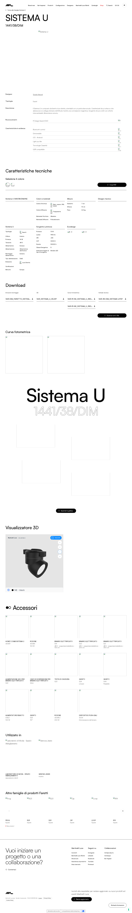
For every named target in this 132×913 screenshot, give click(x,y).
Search (110, 5)
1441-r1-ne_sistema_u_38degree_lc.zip (81, 306)
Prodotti (50, 5)
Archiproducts (109, 853)
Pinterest (91, 864)
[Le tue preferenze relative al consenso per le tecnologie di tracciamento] (128, 909)
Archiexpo (107, 855)
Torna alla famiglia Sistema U (16, 10)
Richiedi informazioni (117, 905)
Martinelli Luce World (82, 5)
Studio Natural (38, 94)
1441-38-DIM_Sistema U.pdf (111, 299)
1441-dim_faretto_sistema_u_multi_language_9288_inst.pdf (19, 299)
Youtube (90, 861)
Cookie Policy (9, 900)
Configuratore (60, 5)
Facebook (91, 858)
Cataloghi (95, 5)
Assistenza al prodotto (79, 861)
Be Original (107, 858)
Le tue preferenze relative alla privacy (71, 911)
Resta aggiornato (82, 899)
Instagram (91, 853)
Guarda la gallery (67, 511)
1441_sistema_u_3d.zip (47, 299)
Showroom (75, 858)
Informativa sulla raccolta (54, 911)
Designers (70, 5)
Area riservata (76, 864)
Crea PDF (113, 185)
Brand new (31, 5)
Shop (101, 5)
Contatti (74, 853)
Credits (40, 898)
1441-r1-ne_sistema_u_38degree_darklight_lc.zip (81, 299)
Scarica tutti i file (113, 315)
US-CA (117, 5)
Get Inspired (41, 5)
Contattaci (12, 870)
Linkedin (90, 855)
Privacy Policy (47, 898)
